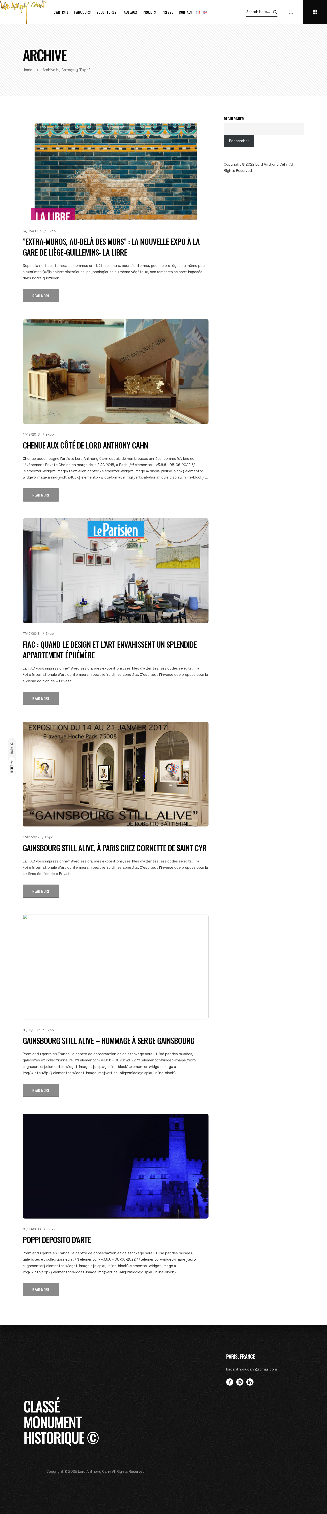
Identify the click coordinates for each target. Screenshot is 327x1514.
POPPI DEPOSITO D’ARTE (57, 1239)
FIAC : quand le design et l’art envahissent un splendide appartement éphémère (110, 650)
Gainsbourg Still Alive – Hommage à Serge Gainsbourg (108, 1040)
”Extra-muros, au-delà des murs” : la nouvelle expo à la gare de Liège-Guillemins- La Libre (111, 247)
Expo (52, 231)
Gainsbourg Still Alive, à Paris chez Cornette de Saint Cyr (114, 847)
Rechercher (234, 118)
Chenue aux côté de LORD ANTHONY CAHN (85, 445)
